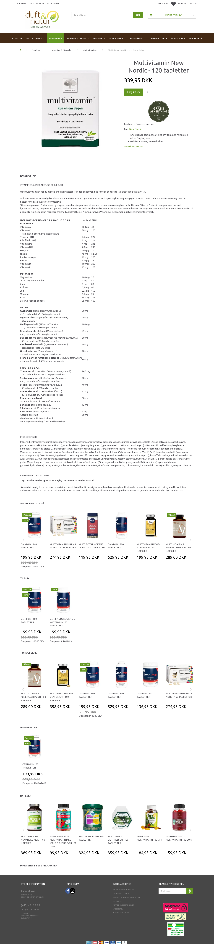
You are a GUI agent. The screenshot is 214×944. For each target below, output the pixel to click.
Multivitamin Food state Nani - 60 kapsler (148, 547)
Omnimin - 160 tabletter (29, 546)
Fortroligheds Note (122, 894)
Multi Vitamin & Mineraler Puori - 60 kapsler (178, 547)
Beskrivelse (28, 176)
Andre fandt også (32, 503)
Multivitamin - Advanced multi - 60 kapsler (33, 839)
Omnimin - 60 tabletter (144, 695)
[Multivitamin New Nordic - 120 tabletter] (70, 108)
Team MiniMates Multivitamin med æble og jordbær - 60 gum (63, 841)
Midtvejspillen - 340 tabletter (91, 838)
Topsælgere (28, 652)
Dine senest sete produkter (38, 865)
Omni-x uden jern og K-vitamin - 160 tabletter (62, 622)
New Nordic (135, 129)
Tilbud (24, 578)
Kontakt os (21, 4)
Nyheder (25, 795)
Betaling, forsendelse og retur (126, 897)
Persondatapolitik (121, 913)
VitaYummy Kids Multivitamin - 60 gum (179, 838)
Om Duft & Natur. (37, 4)
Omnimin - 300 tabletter (116, 546)
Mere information (133, 146)
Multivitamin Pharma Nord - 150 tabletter (63, 546)
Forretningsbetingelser (123, 905)
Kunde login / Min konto (123, 890)
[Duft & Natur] (42, 19)
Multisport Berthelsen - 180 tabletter (118, 839)
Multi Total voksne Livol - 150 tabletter (92, 546)
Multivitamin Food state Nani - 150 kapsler (61, 697)
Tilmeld (189, 891)
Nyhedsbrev (118, 909)
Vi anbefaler (28, 727)
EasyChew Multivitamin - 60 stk (149, 838)
